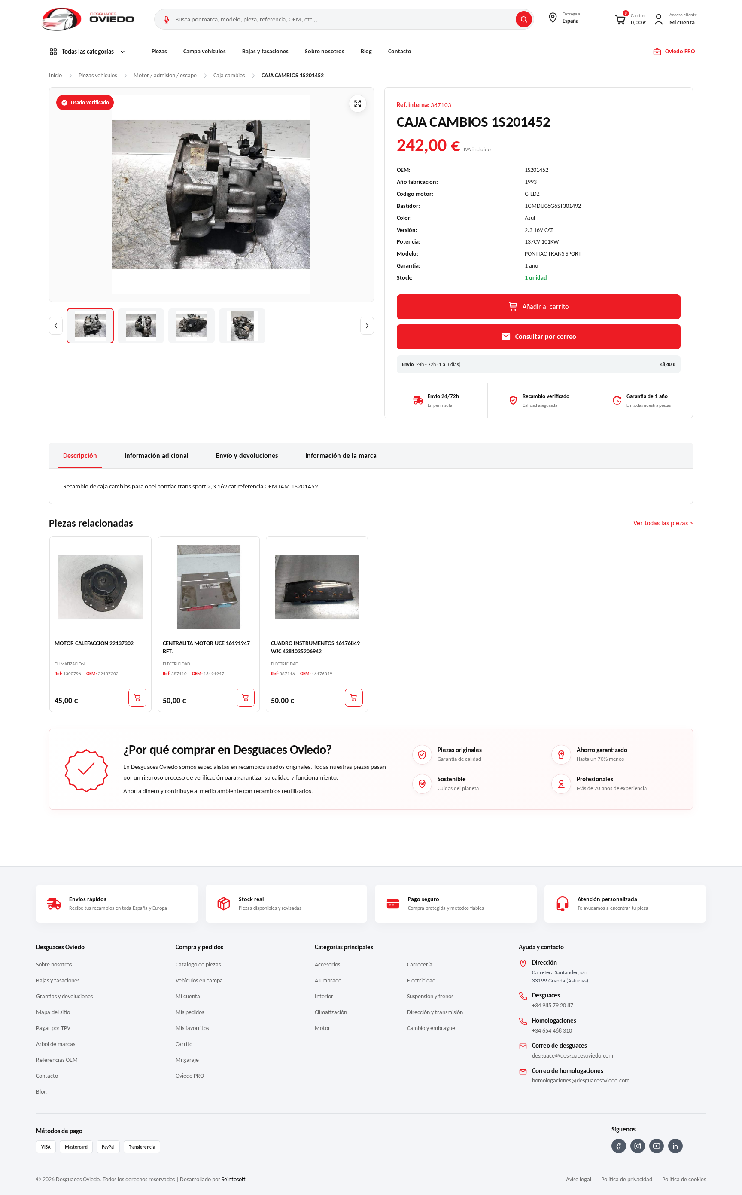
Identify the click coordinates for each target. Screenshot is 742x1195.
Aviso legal (578, 1179)
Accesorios (327, 964)
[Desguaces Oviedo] (89, 19)
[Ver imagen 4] (242, 325)
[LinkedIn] (675, 1146)
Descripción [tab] (80, 455)
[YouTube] (656, 1146)
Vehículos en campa (199, 980)
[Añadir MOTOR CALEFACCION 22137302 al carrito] (137, 698)
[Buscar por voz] (166, 19)
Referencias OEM (57, 1060)
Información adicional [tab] (157, 455)
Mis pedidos (190, 1012)
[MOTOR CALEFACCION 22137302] (100, 587)
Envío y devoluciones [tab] (247, 455)
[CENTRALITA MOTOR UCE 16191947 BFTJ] (208, 587)
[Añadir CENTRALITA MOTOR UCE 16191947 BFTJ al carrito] (246, 698)
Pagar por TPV (53, 1028)
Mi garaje (187, 1060)
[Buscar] (524, 19)
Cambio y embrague (431, 1028)
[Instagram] (637, 1146)
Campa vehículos (204, 51)
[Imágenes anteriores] (56, 326)
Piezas (159, 51)
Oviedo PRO (190, 1075)
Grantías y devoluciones (64, 996)
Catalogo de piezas (198, 964)
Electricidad (421, 980)
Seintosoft (234, 1179)
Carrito (184, 1044)
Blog (366, 51)
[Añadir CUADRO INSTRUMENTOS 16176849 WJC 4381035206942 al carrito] (354, 698)
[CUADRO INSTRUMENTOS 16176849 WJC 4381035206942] (317, 587)
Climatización (331, 1012)
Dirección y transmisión (435, 1012)
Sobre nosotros (324, 51)
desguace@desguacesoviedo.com (572, 1055)
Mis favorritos (192, 1028)
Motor (322, 1028)
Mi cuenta (188, 996)
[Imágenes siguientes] (367, 326)
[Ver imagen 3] (191, 325)
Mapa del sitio (53, 1012)
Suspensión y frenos (430, 996)
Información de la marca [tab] (341, 455)
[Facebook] (618, 1146)
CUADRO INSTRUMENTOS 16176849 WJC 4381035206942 (315, 647)
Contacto (399, 51)
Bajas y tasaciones (265, 51)
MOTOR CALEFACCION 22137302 (94, 643)
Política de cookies (684, 1179)
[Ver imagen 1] (90, 325)
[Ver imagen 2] (141, 325)
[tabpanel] (371, 486)
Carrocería (419, 964)
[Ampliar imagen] (358, 104)
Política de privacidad (626, 1179)
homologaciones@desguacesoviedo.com (580, 1080)
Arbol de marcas (55, 1044)
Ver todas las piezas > (663, 523)
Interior (324, 996)
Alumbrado (328, 980)
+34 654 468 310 (552, 1030)
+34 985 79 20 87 (552, 1005)
